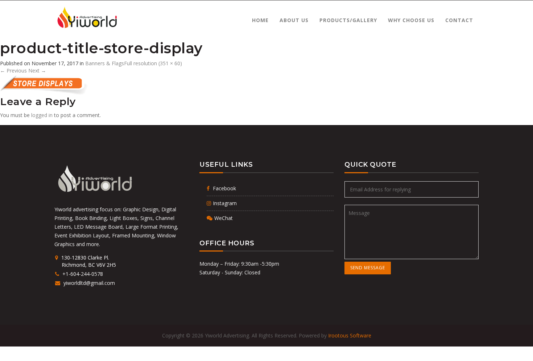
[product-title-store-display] (63, 84)
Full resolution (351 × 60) (153, 63)
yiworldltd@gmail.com (88, 282)
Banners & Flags (104, 63)
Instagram (225, 203)
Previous (13, 70)
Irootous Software (349, 335)
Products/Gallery (348, 20)
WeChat (223, 218)
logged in (42, 115)
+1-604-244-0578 (82, 273)
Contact (459, 20)
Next (37, 70)
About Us (294, 20)
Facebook (223, 188)
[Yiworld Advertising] (86, 17)
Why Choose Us (411, 20)
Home (260, 20)
